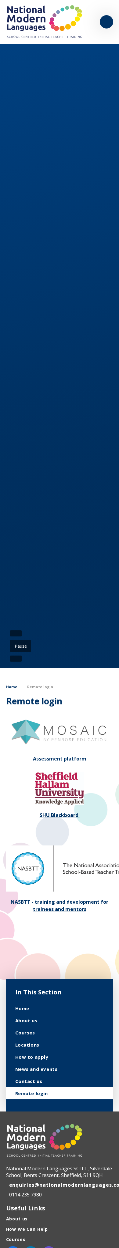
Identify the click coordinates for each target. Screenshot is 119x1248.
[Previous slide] (16, 633)
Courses (16, 1239)
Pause (21, 646)
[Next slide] (16, 659)
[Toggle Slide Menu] (106, 22)
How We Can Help (27, 1229)
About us (17, 1219)
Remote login (40, 687)
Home (11, 687)
